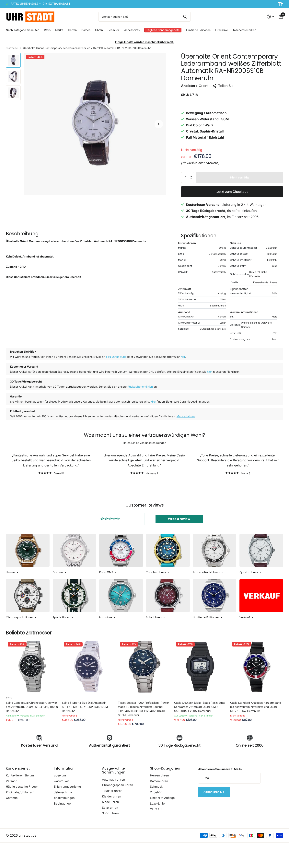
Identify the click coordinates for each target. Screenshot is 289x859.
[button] (159, 124)
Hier (153, 401)
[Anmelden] (270, 16)
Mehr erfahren (186, 416)
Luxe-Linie (157, 803)
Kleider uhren (111, 796)
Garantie (12, 798)
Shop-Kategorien (165, 768)
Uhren (99, 30)
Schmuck (114, 30)
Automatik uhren (113, 779)
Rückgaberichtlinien (140, 386)
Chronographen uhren (117, 785)
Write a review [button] (179, 519)
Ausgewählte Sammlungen (113, 770)
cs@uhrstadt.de (116, 356)
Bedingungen (63, 803)
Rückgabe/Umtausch (20, 792)
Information (64, 768)
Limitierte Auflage (162, 798)
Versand (11, 781)
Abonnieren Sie (214, 791)
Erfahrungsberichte (67, 786)
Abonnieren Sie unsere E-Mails (220, 769)
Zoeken (185, 17)
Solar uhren (110, 807)
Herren (72, 30)
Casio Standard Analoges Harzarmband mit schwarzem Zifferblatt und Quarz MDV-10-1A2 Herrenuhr (255, 707)
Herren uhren (159, 775)
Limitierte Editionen (198, 30)
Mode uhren (110, 802)
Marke (59, 30)
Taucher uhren (112, 791)
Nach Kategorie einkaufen (22, 30)
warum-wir (61, 781)
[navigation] (13, 60)
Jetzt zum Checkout (232, 192)
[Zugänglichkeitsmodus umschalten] (280, 4)
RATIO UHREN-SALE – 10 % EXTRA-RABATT (41, 4)
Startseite (12, 48)
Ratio (47, 30)
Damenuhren (159, 781)
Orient (203, 86)
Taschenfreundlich (244, 30)
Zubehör (156, 792)
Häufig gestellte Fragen (22, 786)
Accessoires (132, 30)
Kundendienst (18, 768)
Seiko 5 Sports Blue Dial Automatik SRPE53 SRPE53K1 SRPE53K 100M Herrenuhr (85, 707)
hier (182, 356)
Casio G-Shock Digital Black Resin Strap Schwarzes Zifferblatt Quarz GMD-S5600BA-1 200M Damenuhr (199, 707)
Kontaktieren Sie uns (20, 775)
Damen (85, 30)
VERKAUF (156, 809)
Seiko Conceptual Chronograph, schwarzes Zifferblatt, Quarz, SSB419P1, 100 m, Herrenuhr (32, 707)
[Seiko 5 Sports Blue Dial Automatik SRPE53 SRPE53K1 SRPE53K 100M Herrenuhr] (88, 666)
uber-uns (60, 775)
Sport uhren (110, 813)
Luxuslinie (221, 30)
